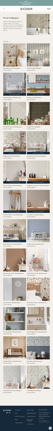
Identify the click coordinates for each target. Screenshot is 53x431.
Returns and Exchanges (30, 420)
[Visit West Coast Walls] (8, 410)
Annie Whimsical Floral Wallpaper (12, 390)
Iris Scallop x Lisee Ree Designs (35, 214)
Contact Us (17, 410)
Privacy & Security (31, 416)
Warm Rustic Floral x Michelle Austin (37, 302)
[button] (4, 9)
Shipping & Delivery (31, 413)
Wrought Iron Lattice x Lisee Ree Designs (38, 185)
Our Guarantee (30, 424)
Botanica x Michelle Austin (34, 97)
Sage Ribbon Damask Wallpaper (11, 68)
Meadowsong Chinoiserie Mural (11, 156)
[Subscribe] (48, 420)
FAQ (16, 413)
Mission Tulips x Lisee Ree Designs (12, 185)
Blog (16, 419)
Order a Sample (30, 410)
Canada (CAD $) (26, 4)
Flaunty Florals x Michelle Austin (12, 332)
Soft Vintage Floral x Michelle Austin (37, 332)
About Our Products (20, 416)
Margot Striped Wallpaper (34, 68)
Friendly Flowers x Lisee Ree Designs (13, 214)
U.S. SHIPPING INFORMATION (25, 2)
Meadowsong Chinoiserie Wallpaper (36, 156)
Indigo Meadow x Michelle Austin (12, 97)
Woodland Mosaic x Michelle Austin (12, 127)
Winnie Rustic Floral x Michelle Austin (13, 273)
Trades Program (19, 422)
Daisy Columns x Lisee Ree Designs (12, 244)
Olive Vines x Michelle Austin (34, 361)
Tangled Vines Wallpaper (33, 127)
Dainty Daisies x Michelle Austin (11, 302)
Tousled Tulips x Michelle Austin (35, 244)
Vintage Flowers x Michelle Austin (12, 361)
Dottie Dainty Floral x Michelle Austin (37, 273)
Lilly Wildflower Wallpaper (34, 390)
